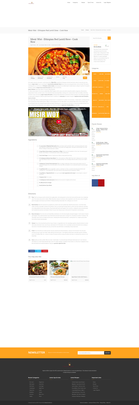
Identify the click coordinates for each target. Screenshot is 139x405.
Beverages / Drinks (95, 113)
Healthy (95, 100)
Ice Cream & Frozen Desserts (108, 80)
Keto (107, 87)
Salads (31, 396)
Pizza (95, 80)
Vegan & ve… (41, 382)
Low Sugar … (41, 386)
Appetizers (95, 87)
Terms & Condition (84, 402)
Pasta (40, 396)
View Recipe (98, 132)
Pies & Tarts (107, 100)
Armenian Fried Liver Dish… (37, 277)
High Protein (33, 45)
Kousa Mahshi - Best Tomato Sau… (79, 388)
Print (85, 77)
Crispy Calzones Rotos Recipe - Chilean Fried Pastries (102, 130)
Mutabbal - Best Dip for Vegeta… (79, 394)
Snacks (40, 392)
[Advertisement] (69, 16)
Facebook (32, 251)
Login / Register (107, 2)
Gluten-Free (101, 113)
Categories (75, 2)
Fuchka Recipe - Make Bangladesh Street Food (102, 143)
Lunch (40, 390)
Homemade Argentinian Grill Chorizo (102, 155)
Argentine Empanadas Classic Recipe (102, 164)
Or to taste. (45, 177)
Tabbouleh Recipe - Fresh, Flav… (78, 392)
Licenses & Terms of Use (94, 402)
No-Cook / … (32, 382)
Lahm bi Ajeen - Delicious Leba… (78, 386)
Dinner (101, 93)
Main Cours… (41, 394)
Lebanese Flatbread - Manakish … (79, 396)
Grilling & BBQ (101, 106)
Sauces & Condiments (101, 87)
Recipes (83, 2)
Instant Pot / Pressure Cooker (95, 93)
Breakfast (32, 392)
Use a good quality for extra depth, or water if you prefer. (63, 174)
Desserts (32, 394)
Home (68, 2)
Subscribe (107, 352)
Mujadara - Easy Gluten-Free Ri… (78, 384)
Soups (95, 74)
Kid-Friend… (32, 386)
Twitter (38, 251)
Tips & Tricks (90, 2)
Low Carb (101, 74)
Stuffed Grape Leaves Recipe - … (79, 382)
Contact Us (98, 2)
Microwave (32, 384)
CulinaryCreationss (48, 402)
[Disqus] (59, 303)
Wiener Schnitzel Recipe (57, 277)
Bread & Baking (108, 113)
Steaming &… (32, 388)
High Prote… (41, 388)
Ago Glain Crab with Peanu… (80, 277)
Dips (108, 106)
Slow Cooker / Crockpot (101, 80)
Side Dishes (101, 100)
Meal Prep (107, 93)
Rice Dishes (107, 74)
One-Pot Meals (95, 106)
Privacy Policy (103, 402)
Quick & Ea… (41, 384)
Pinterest (45, 251)
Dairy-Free (32, 390)
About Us (108, 402)
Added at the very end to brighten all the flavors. (57, 180)
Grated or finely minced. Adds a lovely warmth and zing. (55, 155)
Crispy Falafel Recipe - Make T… (78, 390)
